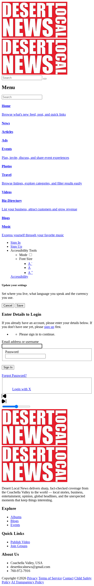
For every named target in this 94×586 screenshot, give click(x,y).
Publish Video (20, 542)
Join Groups (18, 546)
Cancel (7, 305)
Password (12, 352)
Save (20, 305)
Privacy (32, 578)
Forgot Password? (14, 375)
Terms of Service (50, 578)
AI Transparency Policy (27, 582)
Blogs (14, 521)
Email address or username (20, 342)
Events (15, 525)
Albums (15, 517)
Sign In (7, 367)
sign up (49, 327)
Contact (68, 578)
